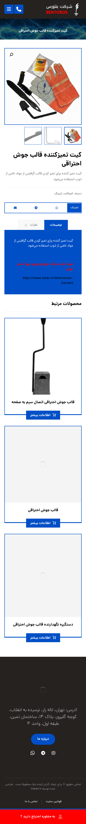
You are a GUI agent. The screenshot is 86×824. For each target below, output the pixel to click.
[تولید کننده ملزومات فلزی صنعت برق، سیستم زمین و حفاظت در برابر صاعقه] (63, 9)
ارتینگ (58, 193)
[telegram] (43, 753)
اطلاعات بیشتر (40, 415)
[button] (11, 54)
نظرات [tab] (31, 225)
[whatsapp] (32, 753)
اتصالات (68, 193)
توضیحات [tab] (56, 225)
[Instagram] (53, 753)
